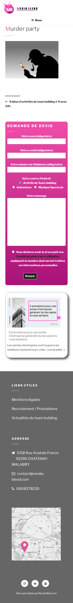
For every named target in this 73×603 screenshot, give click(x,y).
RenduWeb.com (48, 593)
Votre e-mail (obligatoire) (36, 150)
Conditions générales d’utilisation (38, 256)
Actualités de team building (34, 418)
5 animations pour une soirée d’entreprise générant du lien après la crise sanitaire (33, 336)
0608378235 (27, 488)
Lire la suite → (56, 349)
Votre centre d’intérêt (39, 183)
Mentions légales (26, 399)
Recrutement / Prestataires (34, 409)
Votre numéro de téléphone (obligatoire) (36, 164)
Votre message (36, 195)
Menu (38, 20)
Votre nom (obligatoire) (36, 136)
